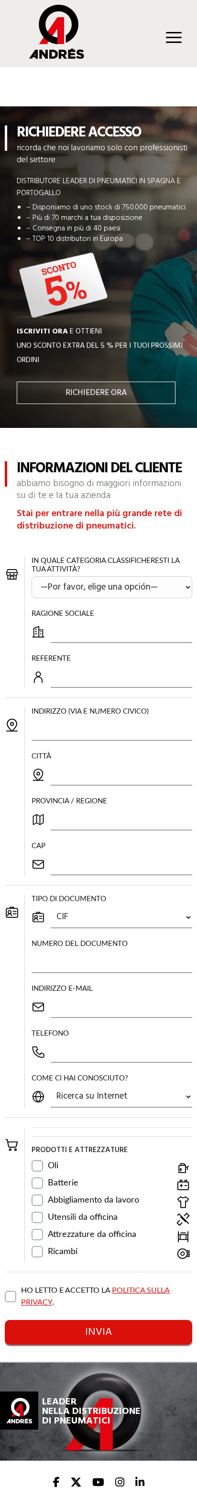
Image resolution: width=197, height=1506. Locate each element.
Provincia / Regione (69, 801)
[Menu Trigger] (174, 37)
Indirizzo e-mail (62, 988)
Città (41, 756)
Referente (51, 658)
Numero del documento (80, 943)
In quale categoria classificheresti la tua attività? (105, 565)
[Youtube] (98, 1483)
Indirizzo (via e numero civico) (90, 711)
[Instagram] (119, 1483)
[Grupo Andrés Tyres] (49, 56)
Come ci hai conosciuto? (80, 1078)
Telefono (50, 1033)
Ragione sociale (63, 613)
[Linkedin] (139, 1483)
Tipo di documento (69, 899)
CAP (38, 846)
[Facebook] (56, 1483)
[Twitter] (76, 1483)
